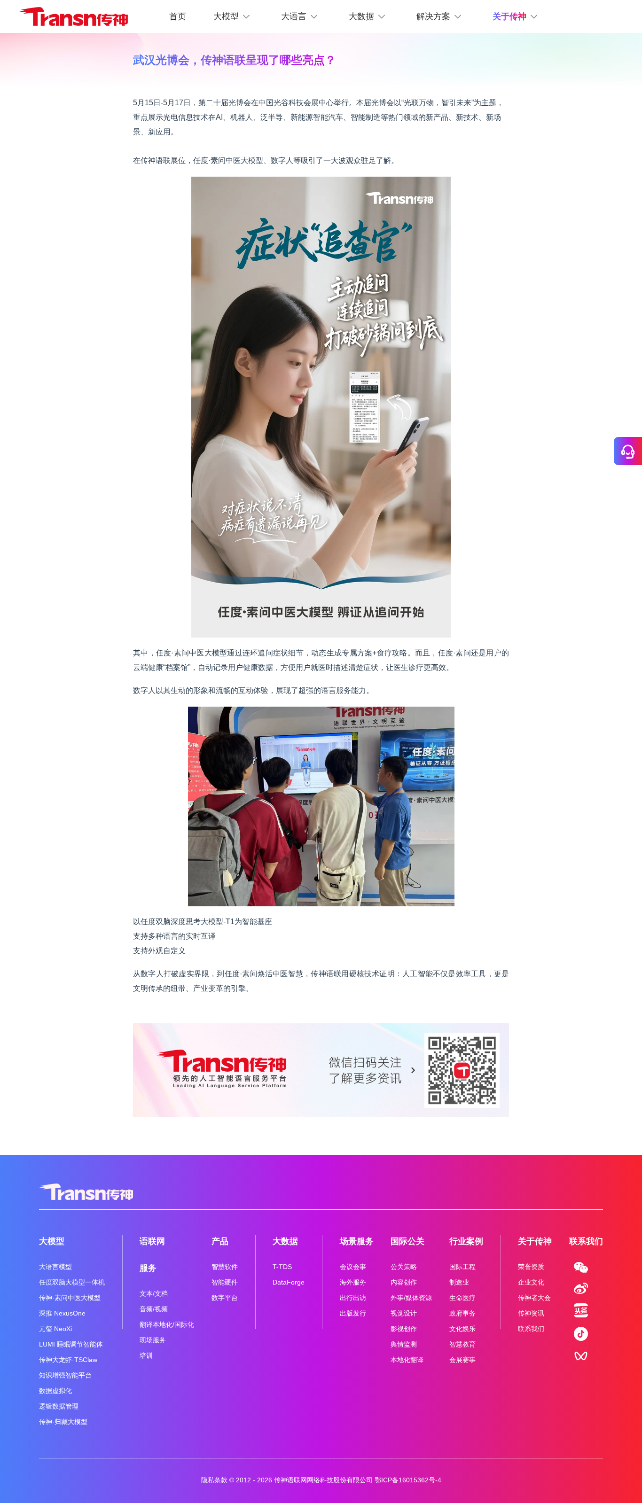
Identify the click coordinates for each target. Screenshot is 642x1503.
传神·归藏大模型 (63, 1421)
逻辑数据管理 (58, 1406)
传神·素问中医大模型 (70, 1297)
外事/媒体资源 (411, 1297)
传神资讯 (531, 1313)
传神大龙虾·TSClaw (68, 1359)
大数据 (285, 1241)
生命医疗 (462, 1297)
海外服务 (353, 1282)
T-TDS (282, 1266)
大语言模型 (55, 1266)
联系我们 (531, 1328)
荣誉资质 (531, 1266)
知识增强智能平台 (65, 1375)
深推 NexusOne (62, 1313)
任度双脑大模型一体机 (72, 1282)
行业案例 (466, 1241)
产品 (219, 1241)
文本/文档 (154, 1293)
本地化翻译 (407, 1359)
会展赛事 (462, 1359)
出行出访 (353, 1297)
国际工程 (462, 1266)
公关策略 (404, 1266)
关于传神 (535, 1241)
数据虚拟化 (55, 1390)
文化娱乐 (462, 1328)
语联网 (152, 1241)
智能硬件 (224, 1282)
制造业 (459, 1282)
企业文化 (531, 1282)
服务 (148, 1268)
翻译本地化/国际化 (167, 1324)
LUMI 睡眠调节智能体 (71, 1344)
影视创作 (404, 1328)
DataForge (289, 1282)
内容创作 (404, 1282)
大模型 (51, 1241)
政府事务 (462, 1313)
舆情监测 (404, 1344)
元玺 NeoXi (55, 1328)
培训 (146, 1355)
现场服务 (153, 1340)
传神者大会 (534, 1297)
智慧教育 (462, 1344)
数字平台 (224, 1297)
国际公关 (407, 1241)
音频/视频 (154, 1309)
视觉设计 (404, 1313)
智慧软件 (224, 1266)
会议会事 (353, 1266)
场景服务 (357, 1241)
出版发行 (353, 1313)
